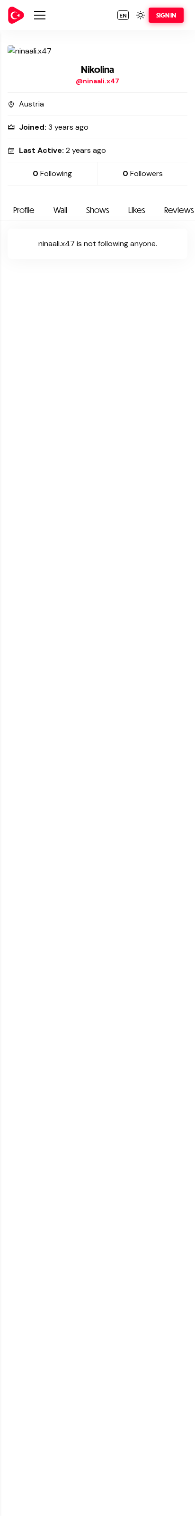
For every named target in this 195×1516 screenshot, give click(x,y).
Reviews (179, 210)
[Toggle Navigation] (39, 15)
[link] (16, 15)
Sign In (166, 15)
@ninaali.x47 (97, 81)
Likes (136, 210)
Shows (97, 210)
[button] (123, 15)
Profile (24, 210)
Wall (60, 210)
